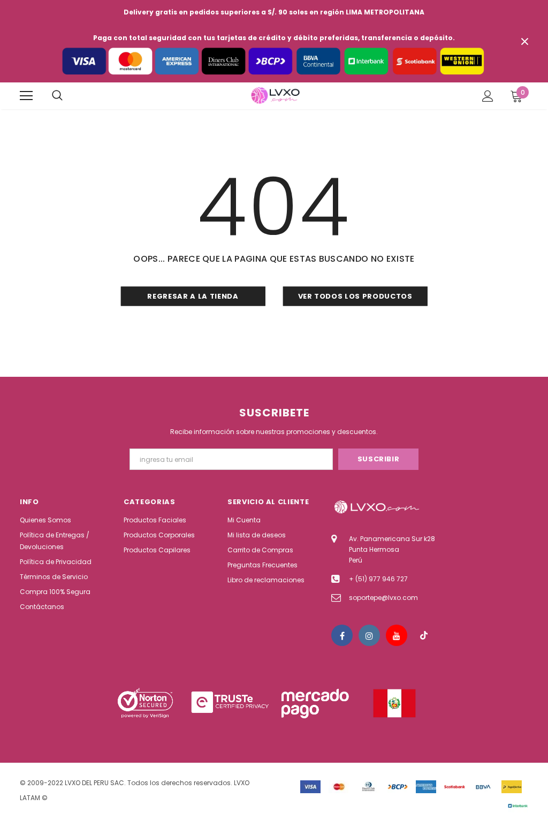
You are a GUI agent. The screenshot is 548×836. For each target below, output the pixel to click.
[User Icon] (487, 96)
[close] (524, 41)
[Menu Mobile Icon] (26, 95)
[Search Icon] (57, 95)
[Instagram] (369, 635)
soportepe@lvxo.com (383, 597)
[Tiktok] (424, 635)
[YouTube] (396, 635)
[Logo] (275, 95)
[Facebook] (342, 635)
